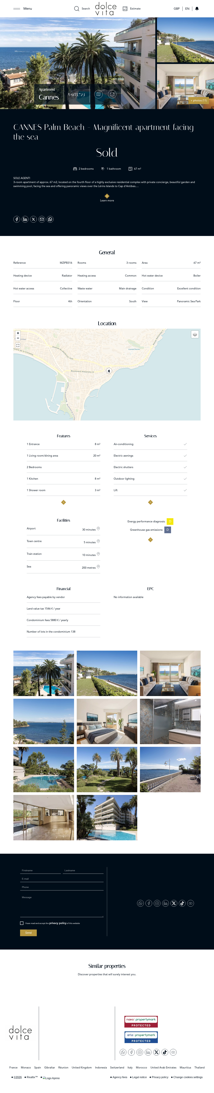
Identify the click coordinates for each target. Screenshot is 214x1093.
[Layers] (195, 334)
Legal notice (139, 1077)
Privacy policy (160, 1077)
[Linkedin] (25, 218)
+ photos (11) (199, 100)
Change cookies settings (188, 1077)
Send (28, 932)
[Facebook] (17, 218)
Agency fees (120, 1077)
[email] (42, 218)
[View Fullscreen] (17, 345)
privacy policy (57, 923)
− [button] (18, 338)
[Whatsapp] (50, 218)
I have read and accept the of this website (52, 923)
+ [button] (18, 333)
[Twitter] (33, 218)
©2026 (18, 1077)
